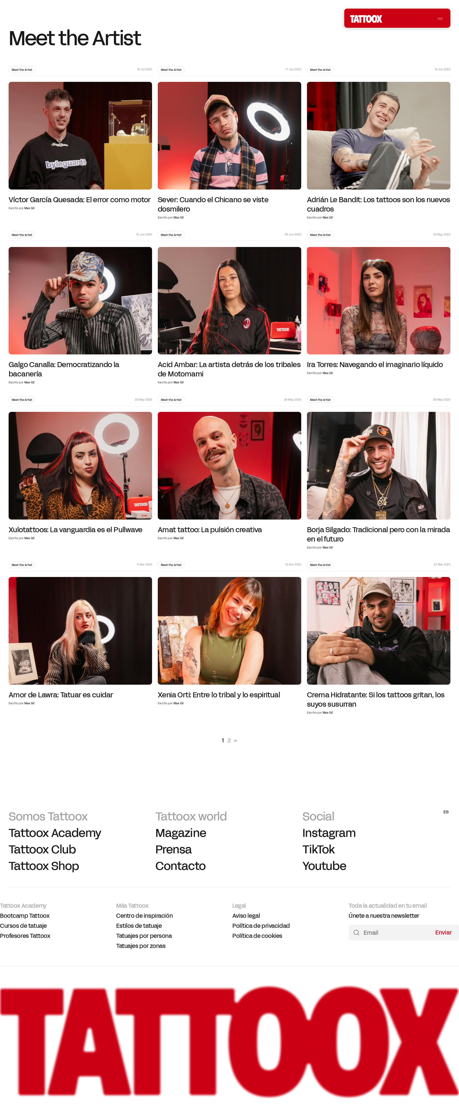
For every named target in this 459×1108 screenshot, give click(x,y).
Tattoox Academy (55, 833)
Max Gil (29, 208)
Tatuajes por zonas (140, 946)
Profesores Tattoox (25, 936)
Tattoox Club (42, 849)
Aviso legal (246, 916)
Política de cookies (257, 936)
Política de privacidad (261, 926)
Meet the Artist (22, 70)
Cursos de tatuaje (23, 926)
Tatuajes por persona (144, 936)
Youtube (324, 866)
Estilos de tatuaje (139, 926)
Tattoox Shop (44, 866)
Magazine (180, 833)
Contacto (180, 866)
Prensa (173, 849)
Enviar (443, 932)
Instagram (329, 833)
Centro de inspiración (144, 916)
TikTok (318, 849)
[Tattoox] (229, 1095)
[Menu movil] (440, 19)
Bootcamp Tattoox (24, 916)
